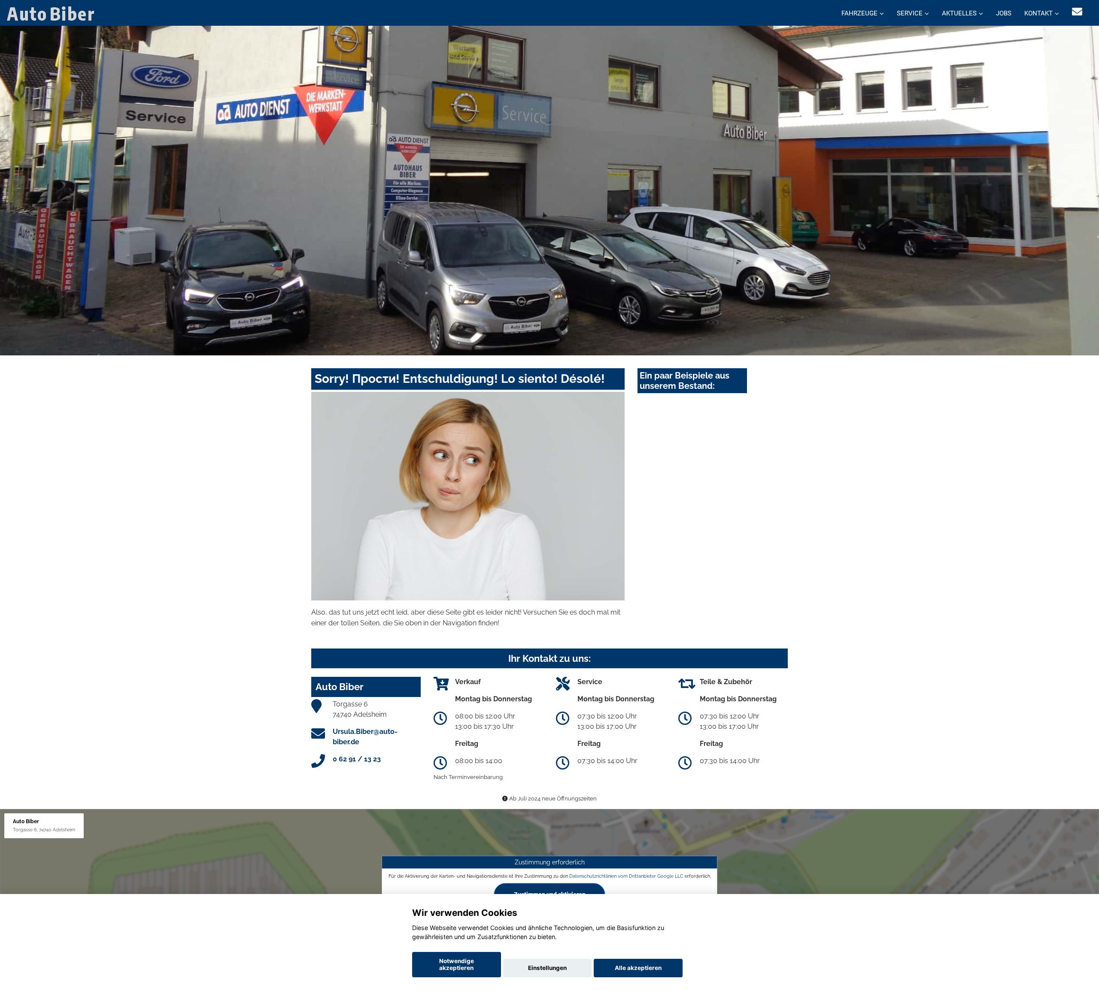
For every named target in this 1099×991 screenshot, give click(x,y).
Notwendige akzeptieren (456, 964)
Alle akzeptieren (638, 967)
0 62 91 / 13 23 (357, 759)
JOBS (1003, 13)
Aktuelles (959, 13)
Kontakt (1038, 13)
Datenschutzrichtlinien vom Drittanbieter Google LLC (626, 876)
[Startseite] (52, 13)
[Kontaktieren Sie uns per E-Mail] (1077, 12)
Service (910, 13)
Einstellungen (547, 967)
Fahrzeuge (859, 13)
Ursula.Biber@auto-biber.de (365, 736)
